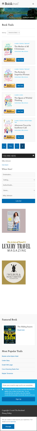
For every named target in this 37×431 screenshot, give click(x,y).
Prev (10, 146)
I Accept (8, 426)
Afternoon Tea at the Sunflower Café (23, 126)
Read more (21, 330)
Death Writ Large (7, 365)
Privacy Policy (6, 413)
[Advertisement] (14, 298)
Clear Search (5, 165)
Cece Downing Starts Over (10, 369)
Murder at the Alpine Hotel (10, 356)
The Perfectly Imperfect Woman (22, 73)
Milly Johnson (24, 51)
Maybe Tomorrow (7, 373)
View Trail (20, 60)
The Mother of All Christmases (22, 47)
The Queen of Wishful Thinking (23, 99)
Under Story (6, 360)
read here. (13, 421)
